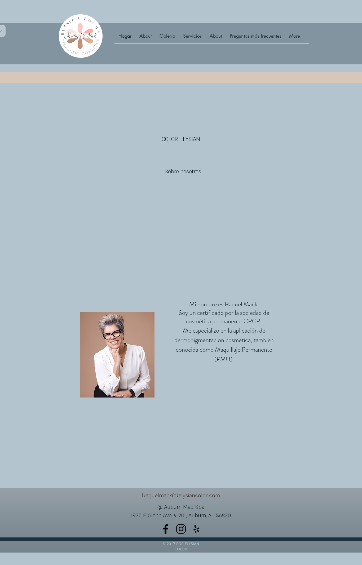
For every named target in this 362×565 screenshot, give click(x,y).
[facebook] (165, 529)
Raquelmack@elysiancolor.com (181, 495)
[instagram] (181, 529)
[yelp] (196, 529)
